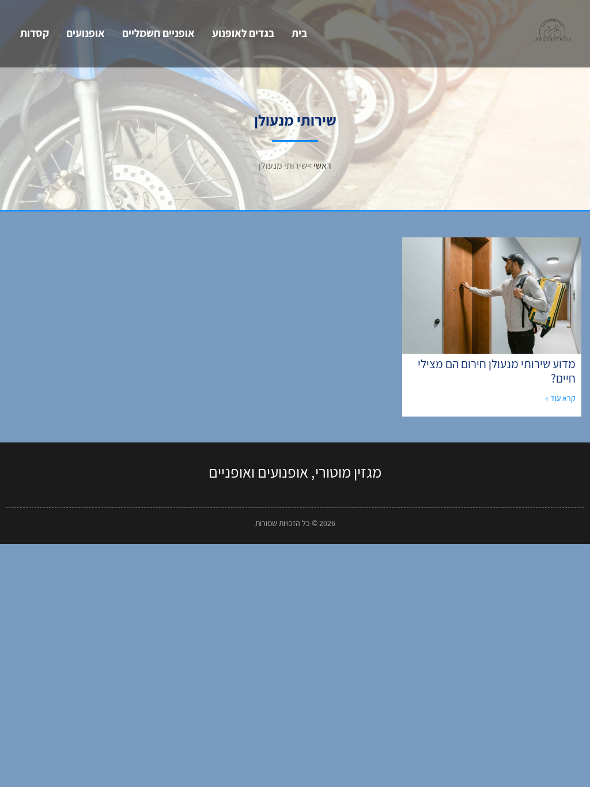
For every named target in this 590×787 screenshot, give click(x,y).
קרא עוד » (560, 398)
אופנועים (85, 33)
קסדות (34, 33)
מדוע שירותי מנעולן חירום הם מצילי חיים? (497, 371)
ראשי (322, 166)
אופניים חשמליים (158, 33)
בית (299, 33)
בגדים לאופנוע (243, 33)
